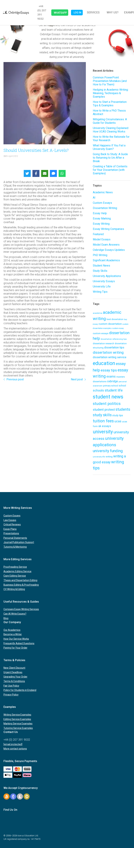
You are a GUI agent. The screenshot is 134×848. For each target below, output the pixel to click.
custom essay (118, 328)
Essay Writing (101, 223)
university (103, 432)
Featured (98, 234)
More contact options (15, 748)
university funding (108, 451)
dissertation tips (114, 347)
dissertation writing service (109, 357)
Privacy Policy (10, 694)
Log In (77, 12)
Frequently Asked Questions (18, 643)
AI (94, 197)
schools (98, 390)
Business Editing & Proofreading (21, 584)
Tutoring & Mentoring (15, 546)
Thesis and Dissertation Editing (20, 580)
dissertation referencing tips (114, 339)
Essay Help (100, 213)
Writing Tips (100, 291)
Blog (5, 618)
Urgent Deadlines (12, 672)
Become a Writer (12, 634)
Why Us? (112, 12)
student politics (107, 403)
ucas (117, 421)
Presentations (11, 533)
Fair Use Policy (11, 685)
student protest (104, 410)
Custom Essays (102, 202)
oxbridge (112, 381)
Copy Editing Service (14, 575)
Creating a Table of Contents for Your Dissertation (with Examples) (110, 170)
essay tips (109, 370)
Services (93, 12)
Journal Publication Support (18, 542)
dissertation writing (108, 352)
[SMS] (53, 173)
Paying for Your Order (15, 647)
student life (114, 390)
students (123, 409)
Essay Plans (10, 529)
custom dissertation (110, 323)
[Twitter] (27, 173)
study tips (117, 415)
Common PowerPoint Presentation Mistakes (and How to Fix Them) (110, 81)
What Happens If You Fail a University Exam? (109, 147)
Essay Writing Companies (108, 229)
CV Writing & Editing (14, 589)
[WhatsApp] (62, 173)
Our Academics (11, 630)
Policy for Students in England (19, 690)
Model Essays (101, 239)
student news (108, 397)
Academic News (103, 192)
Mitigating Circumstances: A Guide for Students (110, 121)
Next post (77, 379)
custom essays (100, 333)
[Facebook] (35, 173)
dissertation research (103, 343)
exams (111, 376)
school (122, 385)
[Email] (44, 173)
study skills (102, 415)
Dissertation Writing (105, 208)
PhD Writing (100, 255)
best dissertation (115, 319)
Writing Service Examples (17, 714)
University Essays (104, 281)
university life (99, 456)
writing (109, 456)
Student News (101, 265)
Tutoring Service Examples (18, 728)
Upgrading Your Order (15, 676)
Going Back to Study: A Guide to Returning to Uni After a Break (110, 158)
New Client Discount (14, 667)
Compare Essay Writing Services (21, 609)
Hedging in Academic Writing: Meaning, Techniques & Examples (110, 93)
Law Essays (9, 520)
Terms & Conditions (14, 681)
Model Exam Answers (106, 244)
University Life (102, 286)
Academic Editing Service (17, 571)
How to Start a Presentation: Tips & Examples (110, 103)
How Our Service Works (16, 638)
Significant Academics (106, 260)
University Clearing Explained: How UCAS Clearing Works (111, 129)
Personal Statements (15, 538)
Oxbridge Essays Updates (109, 250)
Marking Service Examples (17, 723)
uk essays (104, 426)
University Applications (107, 276)
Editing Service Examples (17, 719)
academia (97, 313)
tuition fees (103, 421)
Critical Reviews (12, 524)
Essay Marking (102, 218)
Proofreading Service (15, 566)
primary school (110, 385)
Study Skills (100, 270)
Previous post (15, 379)
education (104, 363)
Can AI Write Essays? (14, 613)
